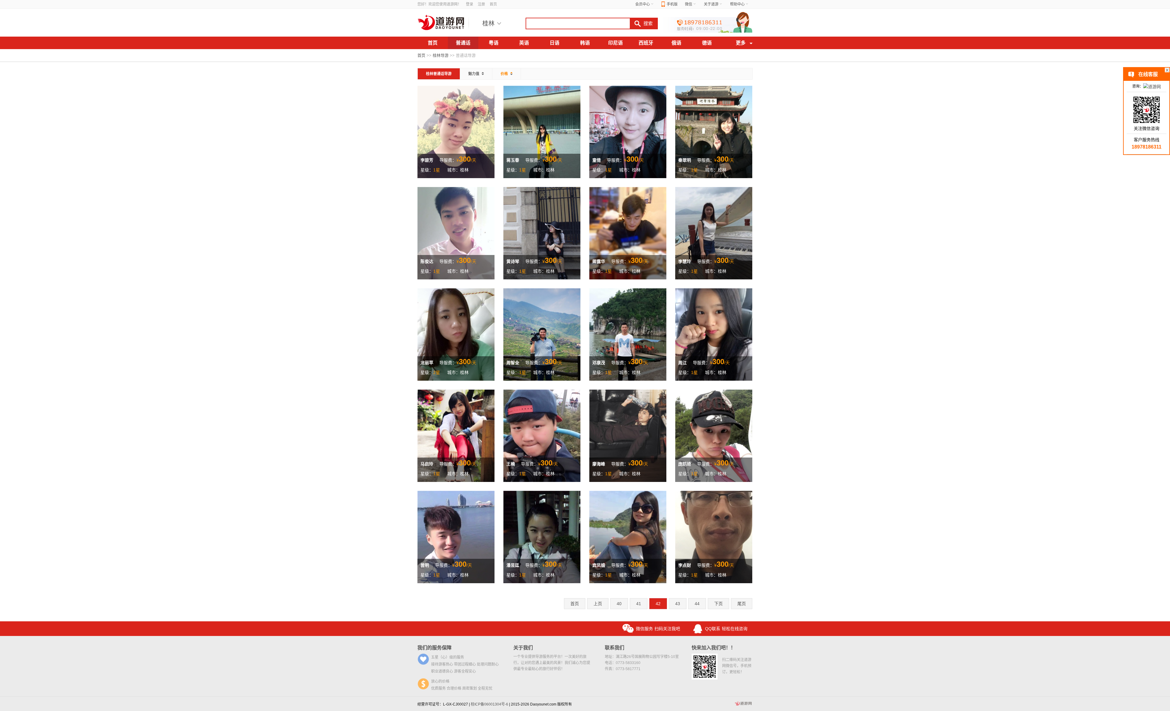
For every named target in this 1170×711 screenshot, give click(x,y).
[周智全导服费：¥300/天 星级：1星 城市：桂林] (541, 334)
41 (638, 603)
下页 (718, 603)
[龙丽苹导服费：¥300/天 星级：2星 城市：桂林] (456, 334)
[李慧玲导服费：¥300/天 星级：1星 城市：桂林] (713, 232)
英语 (524, 42)
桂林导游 (440, 55)
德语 (707, 42)
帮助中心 (737, 4)
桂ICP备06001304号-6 (489, 704)
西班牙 (646, 42)
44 (697, 603)
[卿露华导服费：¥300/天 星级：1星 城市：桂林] (627, 232)
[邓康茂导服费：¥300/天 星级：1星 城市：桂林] (627, 334)
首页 (493, 4)
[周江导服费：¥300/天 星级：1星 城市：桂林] (713, 334)
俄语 (676, 42)
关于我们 (523, 647)
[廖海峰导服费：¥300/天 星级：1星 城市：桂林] (627, 435)
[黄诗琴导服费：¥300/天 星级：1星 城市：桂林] (541, 232)
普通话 (463, 42)
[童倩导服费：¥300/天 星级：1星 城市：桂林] (627, 131)
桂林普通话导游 (439, 74)
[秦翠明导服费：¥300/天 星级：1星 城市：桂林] (713, 131)
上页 (598, 603)
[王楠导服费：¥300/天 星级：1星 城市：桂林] (541, 435)
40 (619, 603)
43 (677, 603)
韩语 (585, 42)
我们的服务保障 (434, 647)
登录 (469, 4)
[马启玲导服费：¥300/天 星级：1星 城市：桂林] (456, 435)
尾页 (741, 603)
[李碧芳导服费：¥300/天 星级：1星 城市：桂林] (456, 131)
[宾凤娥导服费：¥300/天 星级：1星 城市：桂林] (627, 536)
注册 (481, 4)
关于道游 (711, 4)
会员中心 (642, 4)
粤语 (493, 42)
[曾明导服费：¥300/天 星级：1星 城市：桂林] (456, 536)
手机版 (672, 4)
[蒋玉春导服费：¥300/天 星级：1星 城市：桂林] (541, 131)
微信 (688, 4)
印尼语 (615, 42)
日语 (554, 42)
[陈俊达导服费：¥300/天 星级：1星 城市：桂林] (456, 232)
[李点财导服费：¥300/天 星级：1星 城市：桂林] (713, 536)
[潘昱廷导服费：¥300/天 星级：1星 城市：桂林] (541, 536)
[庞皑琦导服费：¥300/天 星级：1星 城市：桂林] (713, 435)
